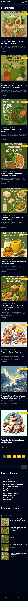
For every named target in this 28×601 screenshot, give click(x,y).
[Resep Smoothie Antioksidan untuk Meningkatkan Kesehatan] (14, 68)
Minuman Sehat (23, 234)
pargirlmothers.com (19, 586)
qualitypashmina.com (15, 572)
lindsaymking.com (5, 581)
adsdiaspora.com (5, 575)
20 (14, 456)
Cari (2, 464)
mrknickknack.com (18, 567)
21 (19, 456)
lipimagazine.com (15, 581)
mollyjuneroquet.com (19, 582)
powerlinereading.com (7, 570)
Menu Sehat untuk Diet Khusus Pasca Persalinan (12, 353)
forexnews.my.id (5, 574)
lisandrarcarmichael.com (7, 582)
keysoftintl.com (21, 565)
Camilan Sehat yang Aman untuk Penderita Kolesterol (13, 42)
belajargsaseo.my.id (15, 574)
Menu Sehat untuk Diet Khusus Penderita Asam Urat (12, 175)
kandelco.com (13, 565)
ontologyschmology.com (7, 586)
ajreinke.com (4, 577)
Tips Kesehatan (23, 368)
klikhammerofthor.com (7, 579)
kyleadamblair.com (18, 579)
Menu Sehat (6, 1)
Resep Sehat (24, 58)
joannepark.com (5, 565)
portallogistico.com (14, 568)
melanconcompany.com (7, 567)
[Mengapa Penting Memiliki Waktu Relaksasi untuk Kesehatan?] (14, 379)
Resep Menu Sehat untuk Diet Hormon (11, 489)
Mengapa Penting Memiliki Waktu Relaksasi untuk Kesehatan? (13, 397)
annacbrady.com (12, 577)
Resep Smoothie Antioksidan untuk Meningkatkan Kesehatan (14, 86)
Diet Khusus (24, 102)
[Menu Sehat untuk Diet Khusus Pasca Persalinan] (14, 334)
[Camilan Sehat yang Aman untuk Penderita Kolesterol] (14, 24)
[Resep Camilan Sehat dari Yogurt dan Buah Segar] (14, 423)
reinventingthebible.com (7, 587)
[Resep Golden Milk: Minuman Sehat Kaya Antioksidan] (14, 244)
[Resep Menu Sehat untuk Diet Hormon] (14, 112)
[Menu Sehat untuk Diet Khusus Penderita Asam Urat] (14, 156)
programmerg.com (17, 570)
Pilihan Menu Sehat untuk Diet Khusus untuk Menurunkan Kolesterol (12, 308)
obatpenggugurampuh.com (8, 584)
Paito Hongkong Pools (16, 575)
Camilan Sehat (24, 14)
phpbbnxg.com (5, 568)
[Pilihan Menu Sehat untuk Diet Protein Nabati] (14, 200)
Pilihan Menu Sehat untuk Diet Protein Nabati (11, 498)
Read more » (4, 51)
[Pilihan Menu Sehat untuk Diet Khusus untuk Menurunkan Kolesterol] (14, 288)
